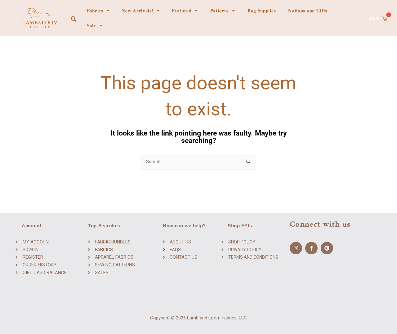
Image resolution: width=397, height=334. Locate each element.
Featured (182, 10)
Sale (91, 25)
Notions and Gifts (307, 10)
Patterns (219, 10)
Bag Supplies (262, 10)
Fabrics (95, 10)
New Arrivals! (137, 10)
